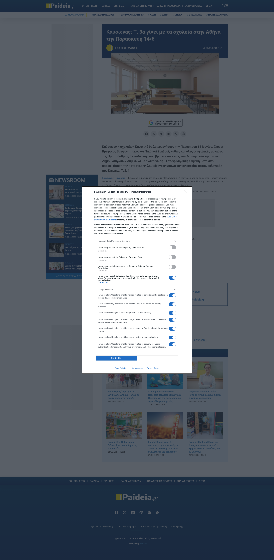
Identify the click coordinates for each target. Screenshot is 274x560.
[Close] (186, 192)
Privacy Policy (153, 368)
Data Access (137, 368)
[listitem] (137, 241)
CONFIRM (116, 358)
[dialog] (137, 280)
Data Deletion (121, 368)
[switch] (172, 247)
